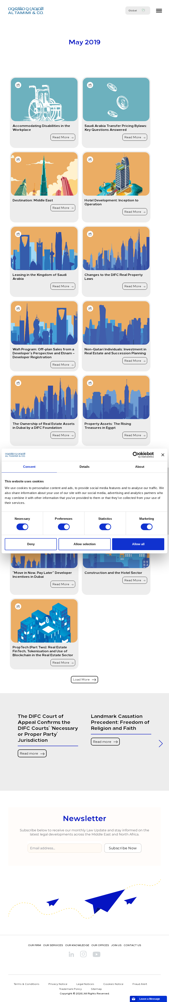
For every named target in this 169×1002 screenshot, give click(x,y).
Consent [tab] (29, 466)
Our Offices (100, 945)
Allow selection (85, 544)
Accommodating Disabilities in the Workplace (41, 127)
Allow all (138, 544)
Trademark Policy (70, 988)
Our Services (53, 945)
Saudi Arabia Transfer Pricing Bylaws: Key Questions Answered (115, 127)
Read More (61, 137)
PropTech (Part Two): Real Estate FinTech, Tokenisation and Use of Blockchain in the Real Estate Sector (43, 651)
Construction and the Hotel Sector (113, 572)
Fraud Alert (140, 983)
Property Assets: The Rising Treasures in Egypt (107, 425)
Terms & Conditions (26, 983)
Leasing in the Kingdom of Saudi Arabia (40, 276)
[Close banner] (162, 454)
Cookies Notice (113, 983)
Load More (81, 679)
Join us (116, 945)
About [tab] (139, 466)
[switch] (64, 526)
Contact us (132, 945)
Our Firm (34, 945)
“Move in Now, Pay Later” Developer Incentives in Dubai (42, 574)
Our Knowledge (77, 945)
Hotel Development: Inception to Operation (111, 202)
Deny (31, 544)
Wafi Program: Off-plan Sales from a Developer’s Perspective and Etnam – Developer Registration (44, 353)
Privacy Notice (57, 983)
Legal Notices (85, 983)
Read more (29, 753)
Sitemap (96, 988)
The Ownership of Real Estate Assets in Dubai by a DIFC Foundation (44, 425)
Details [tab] (85, 466)
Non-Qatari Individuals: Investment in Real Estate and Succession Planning (115, 351)
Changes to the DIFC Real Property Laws (113, 276)
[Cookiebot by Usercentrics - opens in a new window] (136, 455)
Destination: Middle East (33, 200)
